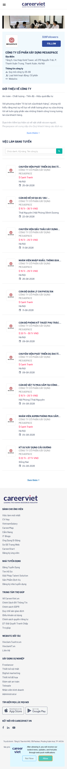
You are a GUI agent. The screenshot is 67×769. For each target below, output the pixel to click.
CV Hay (6, 519)
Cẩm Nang (7, 532)
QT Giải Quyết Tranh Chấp (15, 623)
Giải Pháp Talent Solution (15, 575)
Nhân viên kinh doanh (13, 689)
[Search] (59, 151)
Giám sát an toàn (10, 681)
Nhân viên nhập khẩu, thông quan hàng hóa (40, 260)
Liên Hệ (6, 650)
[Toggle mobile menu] (4, 4)
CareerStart (8, 548)
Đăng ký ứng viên (10, 552)
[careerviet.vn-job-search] (13, 711)
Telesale (6, 685)
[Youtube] (13, 727)
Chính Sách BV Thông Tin (14, 602)
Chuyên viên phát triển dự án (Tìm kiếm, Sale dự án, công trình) (39, 166)
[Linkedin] (8, 727)
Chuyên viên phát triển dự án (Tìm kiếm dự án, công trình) (39, 353)
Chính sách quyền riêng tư (15, 619)
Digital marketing (11, 673)
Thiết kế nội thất (10, 668)
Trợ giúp (6, 627)
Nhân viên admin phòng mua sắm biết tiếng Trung (38, 415)
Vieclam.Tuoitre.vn (11, 641)
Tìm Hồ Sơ (7, 571)
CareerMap (8, 527)
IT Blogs (6, 536)
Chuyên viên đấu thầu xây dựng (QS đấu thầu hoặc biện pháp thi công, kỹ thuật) (38, 229)
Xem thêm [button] (32, 132)
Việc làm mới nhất (11, 515)
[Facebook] (3, 727)
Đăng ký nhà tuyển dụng (14, 584)
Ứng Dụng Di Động (11, 540)
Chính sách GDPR (10, 606)
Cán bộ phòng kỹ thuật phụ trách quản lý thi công (40, 322)
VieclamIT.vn (8, 646)
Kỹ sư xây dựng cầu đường (35, 447)
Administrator (9, 694)
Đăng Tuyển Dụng (11, 567)
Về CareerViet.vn (10, 598)
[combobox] (30, 151)
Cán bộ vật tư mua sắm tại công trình (38, 384)
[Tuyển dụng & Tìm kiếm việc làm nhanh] (33, 4)
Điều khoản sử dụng (12, 615)
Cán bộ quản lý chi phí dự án (36, 291)
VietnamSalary (9, 523)
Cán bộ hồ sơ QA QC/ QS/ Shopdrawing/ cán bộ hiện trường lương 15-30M (35, 197)
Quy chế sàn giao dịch (13, 611)
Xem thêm (32, 480)
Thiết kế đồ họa (10, 677)
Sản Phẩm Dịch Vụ (11, 579)
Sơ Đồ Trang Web (10, 544)
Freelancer (8, 664)
